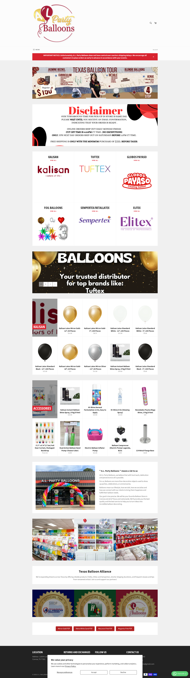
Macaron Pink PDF (105, 628)
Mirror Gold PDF (64, 628)
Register (46, 87)
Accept (94, 672)
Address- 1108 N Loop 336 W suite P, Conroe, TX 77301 (45, 658)
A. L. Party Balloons (43, 674)
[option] (95, 272)
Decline (123, 672)
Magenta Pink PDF (125, 628)
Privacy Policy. (70, 666)
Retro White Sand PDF (84, 628)
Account (155, 50)
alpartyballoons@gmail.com (143, 664)
